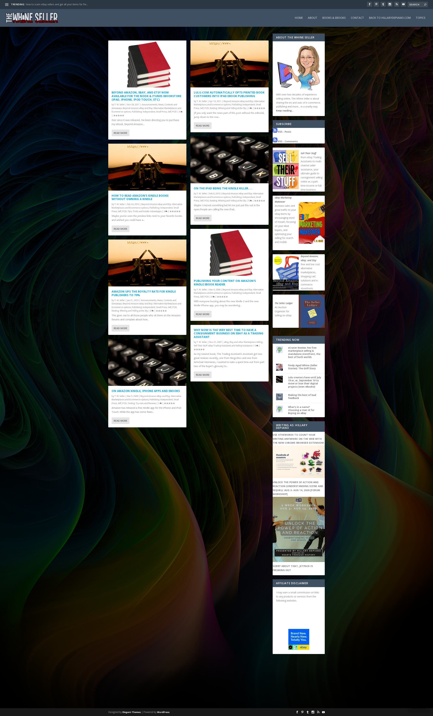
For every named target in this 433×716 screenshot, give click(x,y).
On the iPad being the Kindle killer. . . (223, 188)
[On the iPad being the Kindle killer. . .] (229, 159)
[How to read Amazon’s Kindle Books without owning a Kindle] (147, 167)
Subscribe (419, 708)
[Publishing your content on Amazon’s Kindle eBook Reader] (229, 252)
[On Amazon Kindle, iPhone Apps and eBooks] (147, 362)
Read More (120, 132)
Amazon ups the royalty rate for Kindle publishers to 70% (144, 293)
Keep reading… (285, 110)
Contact (357, 18)
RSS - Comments (287, 141)
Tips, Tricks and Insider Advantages (145, 211)
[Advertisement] (216, 681)
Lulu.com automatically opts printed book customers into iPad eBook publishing (229, 94)
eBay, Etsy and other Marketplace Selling (243, 342)
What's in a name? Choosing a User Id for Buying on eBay (301, 410)
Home (299, 18)
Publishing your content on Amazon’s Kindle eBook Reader (225, 282)
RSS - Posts (284, 131)
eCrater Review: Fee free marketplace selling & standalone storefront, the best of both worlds (304, 352)
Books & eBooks (334, 18)
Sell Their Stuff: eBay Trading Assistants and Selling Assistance (223, 345)
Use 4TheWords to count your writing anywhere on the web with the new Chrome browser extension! (298, 438)
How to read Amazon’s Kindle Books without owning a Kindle (140, 197)
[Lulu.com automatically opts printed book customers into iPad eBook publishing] (229, 63)
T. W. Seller (120, 104)
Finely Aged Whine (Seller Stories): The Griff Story (302, 367)
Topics (420, 18)
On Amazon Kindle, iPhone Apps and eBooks (146, 391)
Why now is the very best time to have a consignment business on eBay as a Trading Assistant (229, 333)
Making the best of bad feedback (302, 396)
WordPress (163, 712)
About (312, 18)
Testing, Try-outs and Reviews (142, 403)
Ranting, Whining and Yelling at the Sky (130, 310)
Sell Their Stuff (308, 153)
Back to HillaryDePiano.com (390, 18)
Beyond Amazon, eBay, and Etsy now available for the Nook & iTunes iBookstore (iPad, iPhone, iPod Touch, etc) (146, 96)
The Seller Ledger (284, 303)
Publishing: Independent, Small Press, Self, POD (154, 111)
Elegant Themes (131, 712)
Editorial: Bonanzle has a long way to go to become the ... (57, 4)
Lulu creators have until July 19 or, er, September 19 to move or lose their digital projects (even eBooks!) (304, 382)
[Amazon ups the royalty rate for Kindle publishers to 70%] (147, 263)
